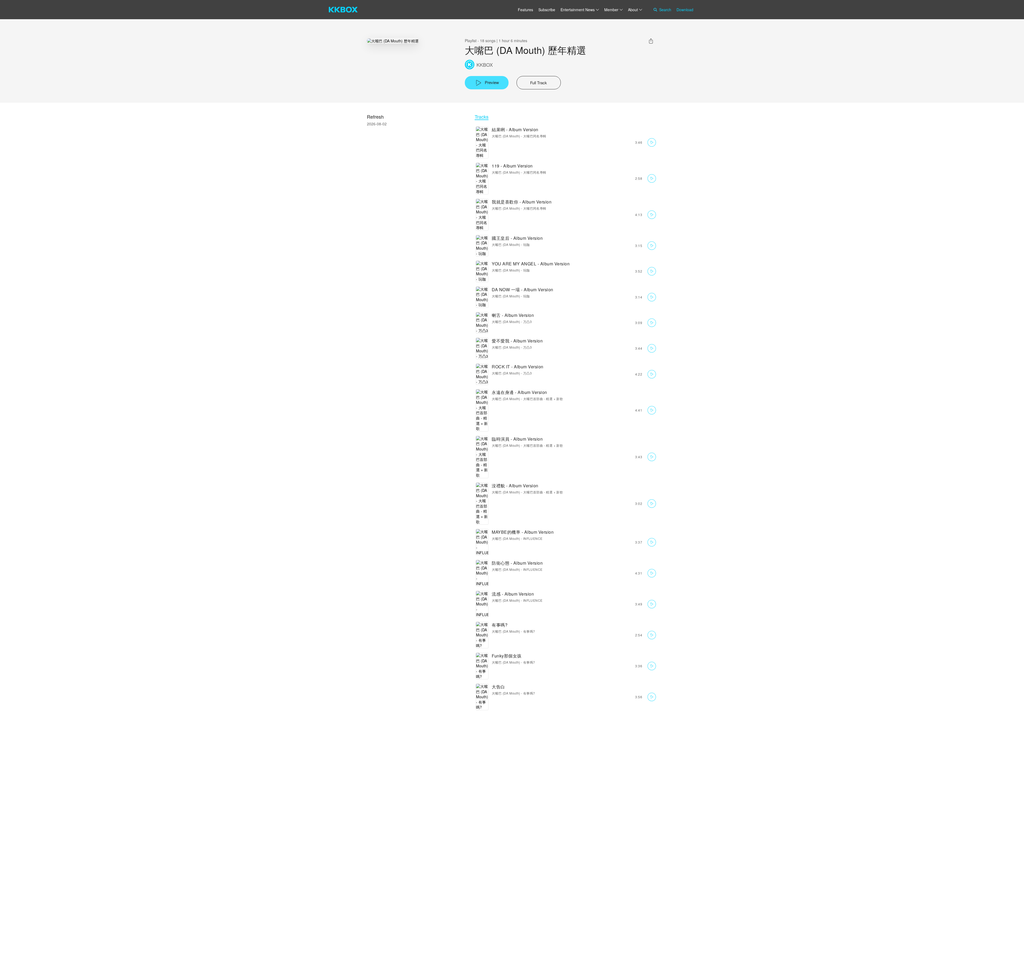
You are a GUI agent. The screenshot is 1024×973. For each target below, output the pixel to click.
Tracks (482, 116)
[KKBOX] (343, 9)
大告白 (498, 687)
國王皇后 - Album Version (517, 238)
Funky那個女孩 (507, 656)
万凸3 (527, 321)
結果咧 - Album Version (515, 129)
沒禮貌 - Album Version (515, 485)
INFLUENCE (533, 538)
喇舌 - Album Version (513, 315)
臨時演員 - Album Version (517, 439)
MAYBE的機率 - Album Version (523, 532)
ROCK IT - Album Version (517, 367)
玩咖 (526, 244)
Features (525, 9)
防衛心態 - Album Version (517, 563)
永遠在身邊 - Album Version (519, 392)
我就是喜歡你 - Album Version (521, 202)
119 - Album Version (512, 166)
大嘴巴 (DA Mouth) (506, 136)
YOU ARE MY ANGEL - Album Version (531, 264)
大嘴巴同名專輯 (534, 136)
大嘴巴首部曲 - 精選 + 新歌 (543, 398)
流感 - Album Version (513, 594)
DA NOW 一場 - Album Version (522, 289)
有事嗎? (499, 625)
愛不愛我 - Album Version (517, 341)
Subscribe (546, 9)
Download (685, 9)
